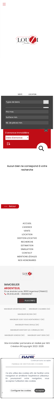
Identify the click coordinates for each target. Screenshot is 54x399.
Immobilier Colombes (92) (39, 309)
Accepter (40, 390)
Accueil (27, 223)
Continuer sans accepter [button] (41, 361)
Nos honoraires (27, 260)
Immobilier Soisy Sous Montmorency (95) (27, 319)
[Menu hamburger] (4, 4)
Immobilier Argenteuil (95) (15, 309)
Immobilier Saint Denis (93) (38, 335)
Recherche (27, 241)
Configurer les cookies (21, 390)
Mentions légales (27, 256)
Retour (12, 206)
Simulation (27, 249)
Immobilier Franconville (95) (27, 325)
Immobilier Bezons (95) (27, 314)
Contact (27, 252)
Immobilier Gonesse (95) (15, 335)
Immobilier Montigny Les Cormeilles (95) (27, 330)
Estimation (27, 245)
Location (32, 94)
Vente (20, 94)
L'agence (27, 227)
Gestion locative (27, 238)
